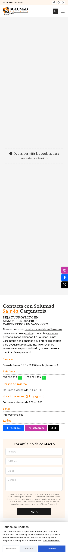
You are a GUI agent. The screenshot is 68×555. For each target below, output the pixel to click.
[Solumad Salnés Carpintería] (15, 11)
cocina (29, 333)
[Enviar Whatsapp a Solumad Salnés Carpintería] (20, 378)
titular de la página (17, 494)
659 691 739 (34, 377)
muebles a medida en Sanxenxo (43, 329)
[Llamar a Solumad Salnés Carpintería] (55, 11)
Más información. (51, 540)
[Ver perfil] (64, 284)
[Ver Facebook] (64, 277)
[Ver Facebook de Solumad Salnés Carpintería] (54, 2)
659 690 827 (10, 377)
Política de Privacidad (47, 504)
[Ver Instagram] (64, 270)
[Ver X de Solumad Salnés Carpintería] (63, 2)
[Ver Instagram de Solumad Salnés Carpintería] (59, 2)
